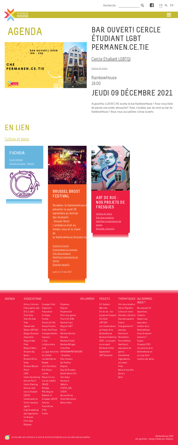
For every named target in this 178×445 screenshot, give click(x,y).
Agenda (10, 299)
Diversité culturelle (105, 228)
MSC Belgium (47, 391)
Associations (32, 299)
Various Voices (66, 395)
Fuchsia (17, 152)
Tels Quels (65, 377)
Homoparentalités (49, 333)
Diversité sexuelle (61, 264)
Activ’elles (28, 315)
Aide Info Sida (30, 319)
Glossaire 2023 (143, 344)
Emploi (121, 322)
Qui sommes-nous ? (145, 300)
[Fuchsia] (24, 184)
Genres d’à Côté (48, 322)
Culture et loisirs (99, 68)
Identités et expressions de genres (65, 259)
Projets (104, 299)
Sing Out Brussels (67, 370)
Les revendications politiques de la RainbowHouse (107, 330)
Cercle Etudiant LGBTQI (111, 59)
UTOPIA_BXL (66, 388)
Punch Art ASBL (67, 319)
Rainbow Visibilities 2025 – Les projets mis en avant (107, 341)
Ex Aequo (46, 315)
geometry (143, 439)
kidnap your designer (164, 439)
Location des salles (145, 359)
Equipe (140, 340)
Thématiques (126, 299)
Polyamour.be (66, 311)
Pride (120, 366)
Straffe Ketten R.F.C (68, 373)
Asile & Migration (125, 308)
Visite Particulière (68, 399)
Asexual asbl (29, 326)
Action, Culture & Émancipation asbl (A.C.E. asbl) (31, 308)
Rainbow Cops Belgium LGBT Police (66, 326)
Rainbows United (106, 348)
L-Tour (44, 340)
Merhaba (45, 388)
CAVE (26, 373)
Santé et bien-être (126, 370)
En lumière (87, 299)
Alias (26, 322)
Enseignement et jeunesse (65, 249)
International (123, 355)
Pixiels (45, 413)
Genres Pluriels (48, 326)
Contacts (141, 315)
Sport (120, 377)
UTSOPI (63, 391)
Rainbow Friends (67, 340)
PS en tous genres (68, 315)
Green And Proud (49, 330)
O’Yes (44, 410)
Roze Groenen (66, 359)
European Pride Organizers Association (48, 308)
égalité (27, 406)
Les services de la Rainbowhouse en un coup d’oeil (145, 352)
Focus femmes (16, 159)
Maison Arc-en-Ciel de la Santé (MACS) (48, 381)
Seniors (30, 163)
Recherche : (110, 5)
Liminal (45, 373)
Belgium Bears (30, 348)
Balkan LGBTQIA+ (31, 330)
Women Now (65, 402)
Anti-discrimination (62, 253)
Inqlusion (46, 337)
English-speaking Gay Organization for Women (31, 413)
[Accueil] (15, 15)
